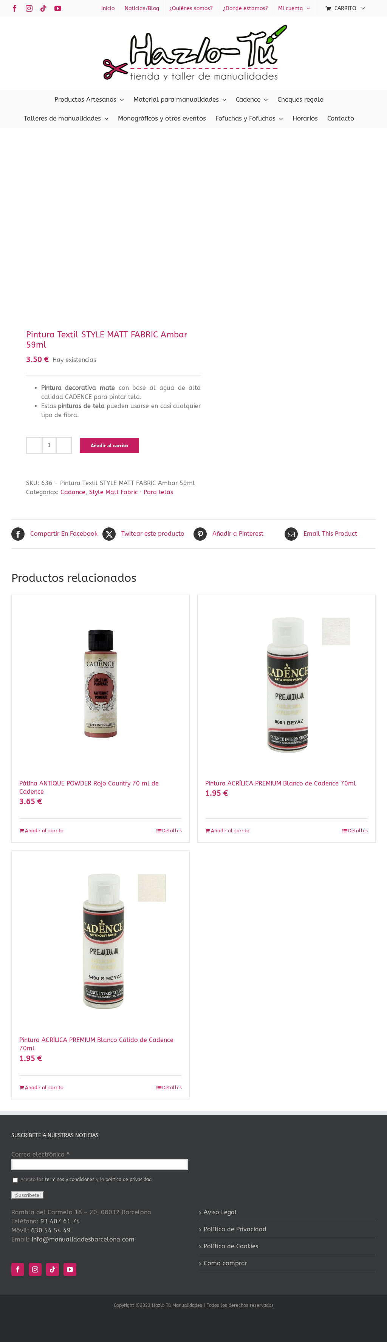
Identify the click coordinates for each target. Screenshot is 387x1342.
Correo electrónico (40, 1154)
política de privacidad (128, 1179)
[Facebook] (17, 1269)
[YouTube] (69, 1269)
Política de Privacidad (235, 1229)
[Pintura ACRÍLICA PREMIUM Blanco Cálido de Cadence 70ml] (100, 939)
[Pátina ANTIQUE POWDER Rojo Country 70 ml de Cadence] (100, 683)
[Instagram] (35, 1269)
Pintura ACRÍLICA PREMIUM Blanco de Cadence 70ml (280, 783)
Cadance (72, 492)
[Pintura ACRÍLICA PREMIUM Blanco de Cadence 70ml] (286, 683)
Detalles (172, 830)
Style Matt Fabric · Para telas (131, 492)
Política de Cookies (231, 1246)
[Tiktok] (52, 1269)
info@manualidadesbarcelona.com (83, 1239)
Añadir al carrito (109, 445)
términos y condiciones (69, 1179)
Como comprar (225, 1263)
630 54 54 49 (51, 1230)
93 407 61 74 (60, 1221)
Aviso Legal (220, 1212)
